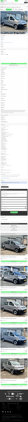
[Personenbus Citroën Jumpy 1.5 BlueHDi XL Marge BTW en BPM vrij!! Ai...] (14, 245)
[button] (27, 0)
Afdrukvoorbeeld (14, 225)
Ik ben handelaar (4, 209)
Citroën (2, 40)
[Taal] (26, 0)
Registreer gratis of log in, (8, 182)
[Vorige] (1, 22)
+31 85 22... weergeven (5, 219)
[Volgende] (26, 22)
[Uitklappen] (14, 264)
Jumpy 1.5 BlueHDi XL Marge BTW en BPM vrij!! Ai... (7, 42)
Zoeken (26, 2)
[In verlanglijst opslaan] (26, 6)
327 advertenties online (3, 185)
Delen (14, 228)
